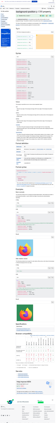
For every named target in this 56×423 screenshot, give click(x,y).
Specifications (4, 23)
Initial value (18, 146)
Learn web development (49, 411)
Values (18, 102)
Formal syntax (4, 19)
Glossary (46, 417)
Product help (24, 419)
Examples (3, 21)
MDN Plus (24, 417)
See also (3, 26)
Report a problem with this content (35, 393)
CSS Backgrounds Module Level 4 (42, 182)
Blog (23, 411)
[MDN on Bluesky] (3, 415)
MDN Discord (35, 415)
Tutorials (46, 415)
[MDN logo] (3, 406)
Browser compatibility (5, 24)
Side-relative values (21, 258)
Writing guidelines (36, 413)
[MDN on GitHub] (1, 415)
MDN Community (36, 409)
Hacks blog (46, 419)
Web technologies (47, 409)
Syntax (2, 16)
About (23, 409)
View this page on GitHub (22, 393)
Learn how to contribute (21, 388)
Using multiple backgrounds (23, 377)
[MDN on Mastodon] (7, 415)
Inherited (18, 151)
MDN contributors (38, 391)
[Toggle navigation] (54, 6)
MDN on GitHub (36, 417)
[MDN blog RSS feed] (9, 415)
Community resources (37, 411)
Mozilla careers (25, 413)
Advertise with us (25, 415)
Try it (2, 14)
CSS (29, 19)
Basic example (20, 192)
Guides (45, 413)
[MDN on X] (5, 415)
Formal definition (4, 17)
